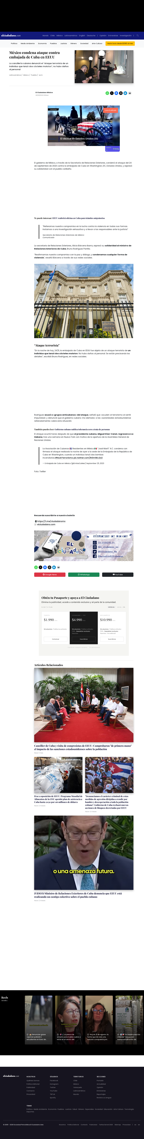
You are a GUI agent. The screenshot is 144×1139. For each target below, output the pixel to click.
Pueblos (53, 43)
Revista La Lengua (104, 1098)
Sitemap (118, 1125)
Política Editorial (33, 1084)
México (59, 35)
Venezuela (77, 1087)
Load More (72, 1058)
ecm (41, 75)
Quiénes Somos (33, 1080)
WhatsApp (85, 574)
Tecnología (129, 1109)
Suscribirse (84, 639)
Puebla (34, 75)
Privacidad (31, 1094)
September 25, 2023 (95, 463)
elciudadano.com (46, 524)
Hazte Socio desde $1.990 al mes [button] (120, 43)
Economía (42, 43)
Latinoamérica (70, 35)
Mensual (111, 607)
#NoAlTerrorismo (64, 457)
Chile (52, 35)
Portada (100, 1080)
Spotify (53, 1098)
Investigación (126, 35)
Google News (51, 574)
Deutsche (91, 35)
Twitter (53, 1087)
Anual (121, 607)
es (135, 1125)
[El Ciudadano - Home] (10, 35)
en (139, 1125)
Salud (75, 1109)
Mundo (45, 35)
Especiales (89, 1109)
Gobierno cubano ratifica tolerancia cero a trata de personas (82, 429)
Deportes (30, 1112)
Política (14, 43)
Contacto (31, 1091)
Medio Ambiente (28, 43)
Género (73, 43)
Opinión (103, 35)
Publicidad (31, 1087)
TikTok (52, 1094)
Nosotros (62, 1125)
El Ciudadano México (44, 92)
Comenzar (55, 639)
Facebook (54, 1080)
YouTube (119, 574)
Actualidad (101, 1084)
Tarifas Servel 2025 (106, 1125)
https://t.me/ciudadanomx (51, 521)
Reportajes (101, 1094)
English (82, 35)
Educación (108, 1109)
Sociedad (84, 43)
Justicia (63, 43)
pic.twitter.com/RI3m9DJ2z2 (88, 457)
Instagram (54, 1084)
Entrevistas (113, 35)
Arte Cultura (97, 43)
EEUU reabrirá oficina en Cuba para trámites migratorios (78, 218)
